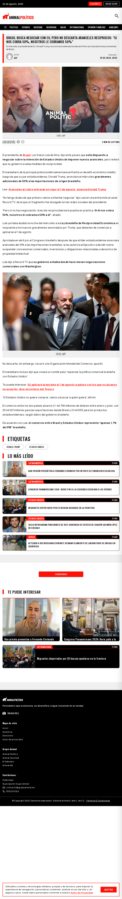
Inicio (5, 720)
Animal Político (10, 746)
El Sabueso (8, 753)
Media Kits (13, 705)
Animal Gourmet (11, 749)
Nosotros (7, 724)
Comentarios (61, 566)
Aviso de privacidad (13, 731)
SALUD (63, 27)
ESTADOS (26, 27)
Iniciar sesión (111, 3)
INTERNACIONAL (77, 27)
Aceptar (108, 889)
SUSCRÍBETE (95, 3)
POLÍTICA (14, 27)
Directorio (8, 727)
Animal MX (8, 757)
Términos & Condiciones (98, 792)
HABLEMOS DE (115, 27)
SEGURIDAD (51, 27)
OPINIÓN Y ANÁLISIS (96, 27)
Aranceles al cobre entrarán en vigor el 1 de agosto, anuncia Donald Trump (57, 189)
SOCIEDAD (38, 27)
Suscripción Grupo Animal (16, 775)
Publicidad (8, 772)
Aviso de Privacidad (82, 892)
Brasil (26, 155)
